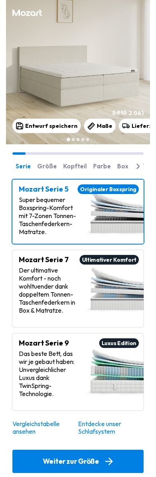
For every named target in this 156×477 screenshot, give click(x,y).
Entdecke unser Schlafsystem (99, 427)
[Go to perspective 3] (78, 139)
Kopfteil (75, 166)
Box (122, 166)
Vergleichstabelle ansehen (36, 427)
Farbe (102, 166)
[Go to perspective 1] (68, 139)
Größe (47, 166)
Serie (23, 166)
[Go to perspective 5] (87, 139)
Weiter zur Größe (71, 461)
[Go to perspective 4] (82, 139)
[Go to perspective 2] (73, 139)
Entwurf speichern (51, 125)
